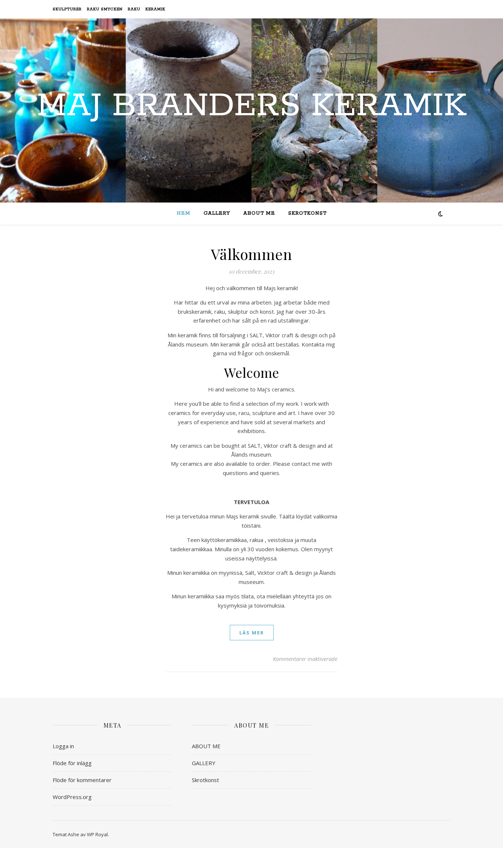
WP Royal (97, 834)
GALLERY (217, 213)
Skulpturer (67, 9)
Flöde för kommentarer (82, 780)
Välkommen (251, 254)
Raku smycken (105, 9)
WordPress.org (72, 797)
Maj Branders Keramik (252, 106)
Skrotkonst (307, 213)
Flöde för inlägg (72, 763)
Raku (134, 9)
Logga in (63, 746)
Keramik (155, 9)
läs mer (251, 632)
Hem (183, 213)
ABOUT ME (259, 213)
